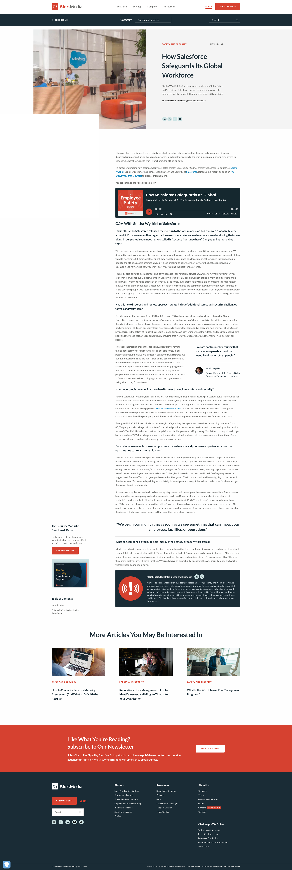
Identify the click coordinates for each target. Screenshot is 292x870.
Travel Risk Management (126, 799)
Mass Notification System (127, 791)
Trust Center (162, 812)
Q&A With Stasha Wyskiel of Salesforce (65, 612)
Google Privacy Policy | (211, 866)
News (201, 803)
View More (203, 846)
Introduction (58, 605)
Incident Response (124, 807)
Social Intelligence (123, 812)
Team (201, 795)
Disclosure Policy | (178, 866)
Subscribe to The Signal (167, 803)
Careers (202, 807)
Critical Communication (209, 830)
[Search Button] (80, 812)
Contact (202, 812)
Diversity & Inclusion (208, 799)
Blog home (61, 20)
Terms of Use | (152, 866)
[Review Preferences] (6, 864)
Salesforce (191, 171)
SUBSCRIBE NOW (210, 748)
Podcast (160, 795)
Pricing (118, 816)
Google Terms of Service (230, 866)
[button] (164, 119)
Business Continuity (208, 838)
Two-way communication (169, 408)
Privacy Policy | (165, 866)
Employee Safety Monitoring (128, 803)
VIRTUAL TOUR (228, 6)
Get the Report (65, 550)
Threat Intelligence (124, 795)
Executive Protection (208, 834)
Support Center (164, 807)
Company (202, 791)
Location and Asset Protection (213, 842)
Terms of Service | (194, 866)
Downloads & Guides (166, 791)
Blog (158, 799)
